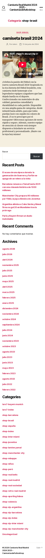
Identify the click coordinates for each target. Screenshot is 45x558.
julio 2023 (7, 357)
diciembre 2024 (10, 308)
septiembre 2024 (11, 324)
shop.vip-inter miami (12, 523)
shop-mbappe (9, 458)
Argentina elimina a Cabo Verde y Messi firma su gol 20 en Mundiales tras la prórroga (21, 207)
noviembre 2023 (10, 341)
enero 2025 (8, 303)
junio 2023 (7, 362)
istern (14, 44)
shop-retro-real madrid (14, 491)
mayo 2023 (8, 368)
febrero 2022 (8, 389)
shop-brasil (22, 32)
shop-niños (8, 464)
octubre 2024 (9, 319)
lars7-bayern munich (12, 404)
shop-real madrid (11, 480)
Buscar (5, 151)
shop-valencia (9, 502)
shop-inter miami (11, 437)
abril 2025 (7, 287)
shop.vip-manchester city (15, 529)
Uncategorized (9, 534)
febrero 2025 (9, 297)
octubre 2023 (9, 346)
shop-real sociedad (12, 485)
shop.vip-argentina (12, 507)
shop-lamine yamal (11, 447)
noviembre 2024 (10, 314)
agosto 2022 (8, 379)
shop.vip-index (9, 518)
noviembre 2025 (10, 265)
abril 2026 (7, 259)
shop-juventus (9, 442)
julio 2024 (7, 330)
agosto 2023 (8, 352)
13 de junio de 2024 (31, 44)
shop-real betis (9, 474)
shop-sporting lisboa (12, 496)
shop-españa (9, 426)
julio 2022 (7, 384)
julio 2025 (7, 270)
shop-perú (7, 469)
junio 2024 (7, 335)
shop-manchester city (13, 453)
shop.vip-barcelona (12, 512)
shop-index (8, 431)
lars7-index (8, 409)
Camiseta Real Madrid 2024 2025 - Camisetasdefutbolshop (22, 7)
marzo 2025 (8, 292)
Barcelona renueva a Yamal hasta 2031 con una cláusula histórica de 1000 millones (21, 187)
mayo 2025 (8, 281)
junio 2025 (7, 276)
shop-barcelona (10, 415)
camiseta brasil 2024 (22, 38)
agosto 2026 (8, 249)
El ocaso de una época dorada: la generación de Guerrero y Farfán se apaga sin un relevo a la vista (19, 175)
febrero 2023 (9, 373)
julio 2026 (7, 254)
